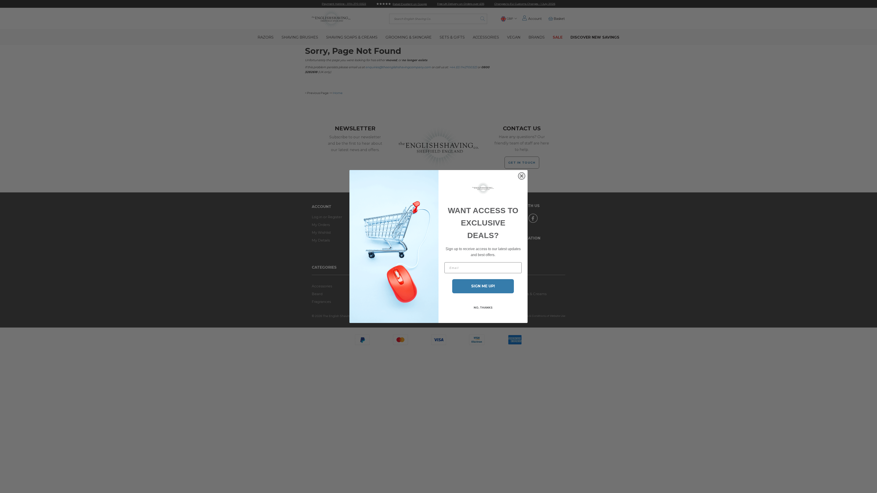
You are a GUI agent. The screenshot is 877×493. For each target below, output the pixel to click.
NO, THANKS (483, 307)
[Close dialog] (521, 176)
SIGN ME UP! (483, 286)
